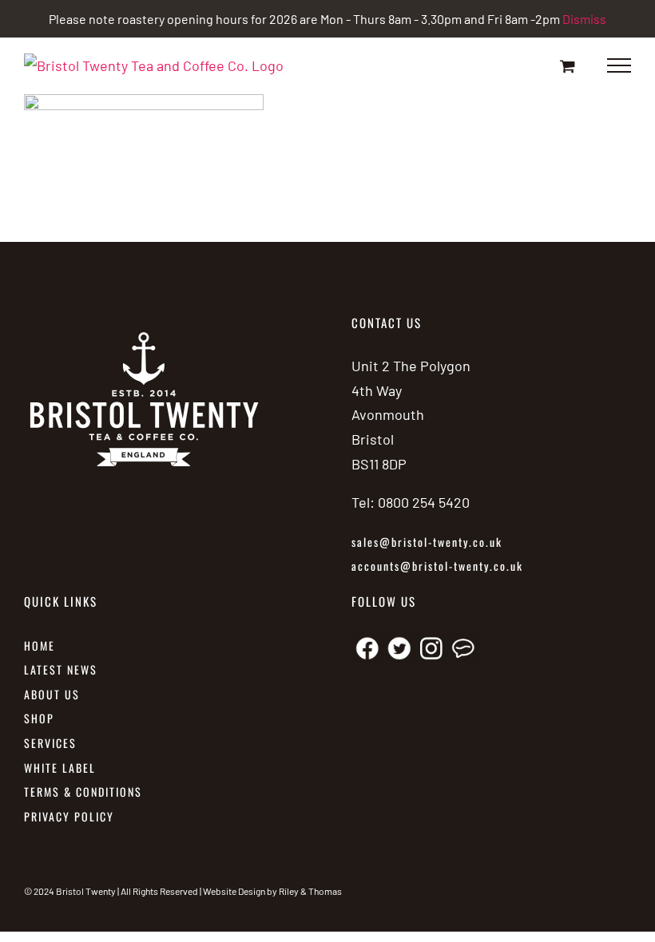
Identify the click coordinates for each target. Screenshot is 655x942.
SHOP (39, 718)
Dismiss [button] (584, 18)
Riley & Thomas (310, 890)
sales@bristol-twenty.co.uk (426, 541)
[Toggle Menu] (619, 65)
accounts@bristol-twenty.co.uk (437, 565)
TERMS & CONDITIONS (83, 791)
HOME (39, 645)
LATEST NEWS (60, 669)
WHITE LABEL (62, 767)
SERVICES (50, 742)
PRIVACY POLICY (69, 816)
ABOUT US (52, 694)
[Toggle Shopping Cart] (567, 65)
